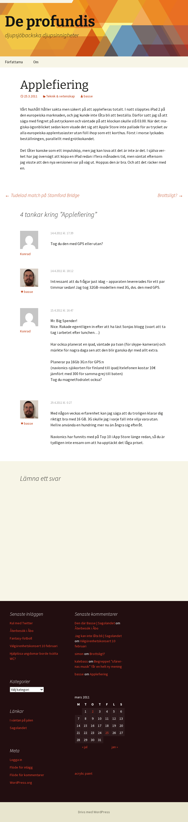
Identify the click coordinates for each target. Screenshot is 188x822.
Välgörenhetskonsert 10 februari (34, 646)
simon (79, 654)
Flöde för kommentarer (27, 775)
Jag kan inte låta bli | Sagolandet (98, 636)
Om (35, 62)
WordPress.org (21, 782)
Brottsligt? (170, 195)
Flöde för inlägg (21, 767)
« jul (84, 747)
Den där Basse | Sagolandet (95, 623)
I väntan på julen (21, 720)
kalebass (81, 661)
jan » (115, 747)
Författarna (14, 62)
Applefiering (99, 674)
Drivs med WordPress (94, 812)
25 (107, 733)
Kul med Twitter (21, 623)
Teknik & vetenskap (60, 96)
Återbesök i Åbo (22, 630)
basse (88, 96)
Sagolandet (18, 728)
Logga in (16, 759)
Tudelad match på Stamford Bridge (42, 195)
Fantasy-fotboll (21, 638)
